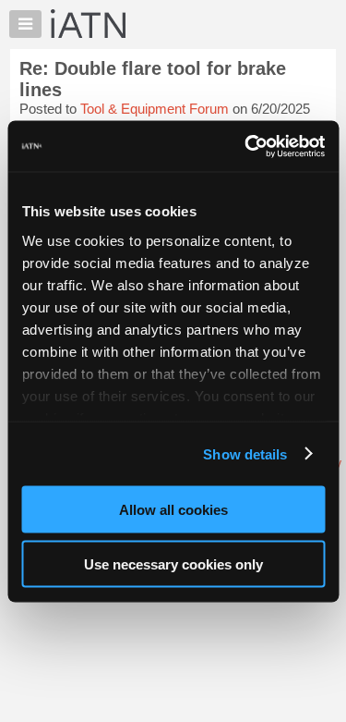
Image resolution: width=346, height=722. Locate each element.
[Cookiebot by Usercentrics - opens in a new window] (246, 146)
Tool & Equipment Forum (154, 108)
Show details (245, 453)
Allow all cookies (173, 510)
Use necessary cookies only (173, 563)
